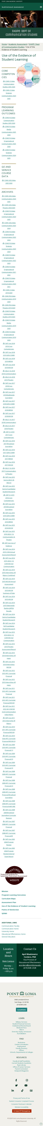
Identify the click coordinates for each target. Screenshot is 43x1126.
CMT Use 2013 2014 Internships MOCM (9, 664)
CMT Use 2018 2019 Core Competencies (9, 346)
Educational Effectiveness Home (14, 934)
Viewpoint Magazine (21, 1071)
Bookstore (21, 1042)
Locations (21, 1010)
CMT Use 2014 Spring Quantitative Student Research (8, 617)
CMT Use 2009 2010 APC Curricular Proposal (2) (8, 756)
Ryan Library (21, 1065)
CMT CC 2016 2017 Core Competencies (9, 435)
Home (4, 44)
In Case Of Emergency (22, 1111)
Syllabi (4, 913)
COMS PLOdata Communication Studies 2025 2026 (9, 120)
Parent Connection (21, 1069)
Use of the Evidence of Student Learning (18, 906)
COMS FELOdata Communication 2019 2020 (9, 299)
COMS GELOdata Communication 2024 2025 (9, 199)
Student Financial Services (21, 1024)
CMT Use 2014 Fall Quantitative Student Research (9, 626)
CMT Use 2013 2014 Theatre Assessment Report (9, 646)
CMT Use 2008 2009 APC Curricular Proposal (8, 774)
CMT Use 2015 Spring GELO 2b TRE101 (9, 480)
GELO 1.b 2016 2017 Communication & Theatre (9, 471)
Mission (5, 891)
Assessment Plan (9, 902)
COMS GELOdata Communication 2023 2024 (9, 225)
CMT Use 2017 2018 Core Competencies (9, 386)
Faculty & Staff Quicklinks (21, 1061)
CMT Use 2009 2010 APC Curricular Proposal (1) (8, 747)
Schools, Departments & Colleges (21, 1052)
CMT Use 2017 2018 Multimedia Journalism (9, 395)
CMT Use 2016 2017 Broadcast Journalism (9, 443)
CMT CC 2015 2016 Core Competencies (9, 498)
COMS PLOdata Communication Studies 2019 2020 (9, 314)
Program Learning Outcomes (14, 895)
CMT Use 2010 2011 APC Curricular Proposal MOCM (8, 729)
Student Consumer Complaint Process (21, 1101)
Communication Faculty (10, 926)
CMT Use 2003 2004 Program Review (9, 842)
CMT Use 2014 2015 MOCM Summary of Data (9, 590)
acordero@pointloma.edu (30, 965)
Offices (21, 1050)
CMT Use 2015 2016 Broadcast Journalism (9, 507)
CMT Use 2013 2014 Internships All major (9, 655)
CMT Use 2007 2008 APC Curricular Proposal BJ (8, 833)
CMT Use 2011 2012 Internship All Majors (9, 720)
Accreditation (21, 1034)
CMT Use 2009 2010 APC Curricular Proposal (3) (8, 765)
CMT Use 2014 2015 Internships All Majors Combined (9, 572)
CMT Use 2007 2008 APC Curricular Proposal (8, 824)
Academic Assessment (17, 44)
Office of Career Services (21, 1067)
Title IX (21, 1030)
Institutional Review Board (21, 1026)
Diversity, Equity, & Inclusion (21, 1032)
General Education (8, 937)
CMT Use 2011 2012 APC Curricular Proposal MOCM (8, 700)
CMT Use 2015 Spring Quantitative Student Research (8, 489)
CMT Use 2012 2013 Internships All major (9, 682)
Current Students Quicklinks (21, 1063)
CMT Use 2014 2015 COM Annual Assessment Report (9, 552)
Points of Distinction (10, 910)
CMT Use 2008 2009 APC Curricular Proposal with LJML (8, 803)
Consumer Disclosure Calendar (21, 1104)
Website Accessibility (21, 1107)
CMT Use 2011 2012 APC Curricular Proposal (8, 691)
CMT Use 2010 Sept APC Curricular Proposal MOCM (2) (8, 738)
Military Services (21, 1022)
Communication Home (10, 929)
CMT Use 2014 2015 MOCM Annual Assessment (8, 581)
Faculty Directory (21, 1048)
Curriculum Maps (9, 899)
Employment (21, 1046)
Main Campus (8, 961)
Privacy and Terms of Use (21, 1098)
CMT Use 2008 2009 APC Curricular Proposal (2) (8, 783)
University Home (8, 931)
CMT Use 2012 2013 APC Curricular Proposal (8, 673)
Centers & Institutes (21, 1044)
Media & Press (22, 1028)
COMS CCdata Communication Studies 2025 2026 (9, 84)
